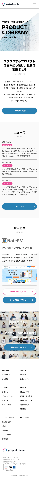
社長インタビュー (26, 400)
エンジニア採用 (8, 417)
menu (34, 4)
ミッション (6, 375)
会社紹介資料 (24, 392)
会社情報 (5, 370)
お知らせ (5, 392)
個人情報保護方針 (9, 462)
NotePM (23, 375)
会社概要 (5, 379)
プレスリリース (7, 396)
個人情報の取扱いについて (12, 460)
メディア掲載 (6, 405)
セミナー (5, 400)
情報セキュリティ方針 (11, 457)
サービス (23, 370)
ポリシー (5, 426)
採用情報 (23, 387)
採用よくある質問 (26, 396)
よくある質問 (6, 435)
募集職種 (23, 409)
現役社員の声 (24, 405)
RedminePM (24, 379)
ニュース (5, 387)
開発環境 (5, 430)
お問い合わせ (25, 417)
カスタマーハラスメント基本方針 (14, 464)
